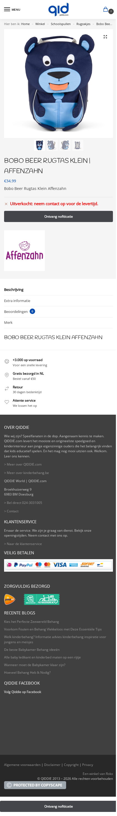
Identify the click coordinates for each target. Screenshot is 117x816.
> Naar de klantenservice (23, 543)
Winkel (40, 24)
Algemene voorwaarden (22, 764)
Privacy (87, 764)
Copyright (71, 764)
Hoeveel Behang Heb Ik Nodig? (27, 672)
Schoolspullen (61, 24)
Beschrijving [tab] (13, 289)
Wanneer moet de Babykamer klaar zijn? (34, 665)
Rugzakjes (83, 24)
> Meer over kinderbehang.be (26, 472)
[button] (106, 10)
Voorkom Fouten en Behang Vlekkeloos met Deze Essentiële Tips (53, 629)
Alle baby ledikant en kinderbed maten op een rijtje (42, 657)
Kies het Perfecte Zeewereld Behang (31, 621)
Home (25, 24)
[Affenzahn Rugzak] (24, 250)
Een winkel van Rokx (98, 773)
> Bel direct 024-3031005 (23, 502)
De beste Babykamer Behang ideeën (32, 649)
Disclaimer (52, 764)
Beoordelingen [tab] (18, 311)
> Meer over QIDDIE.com (23, 464)
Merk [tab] (8, 322)
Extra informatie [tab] (17, 300)
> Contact (11, 511)
